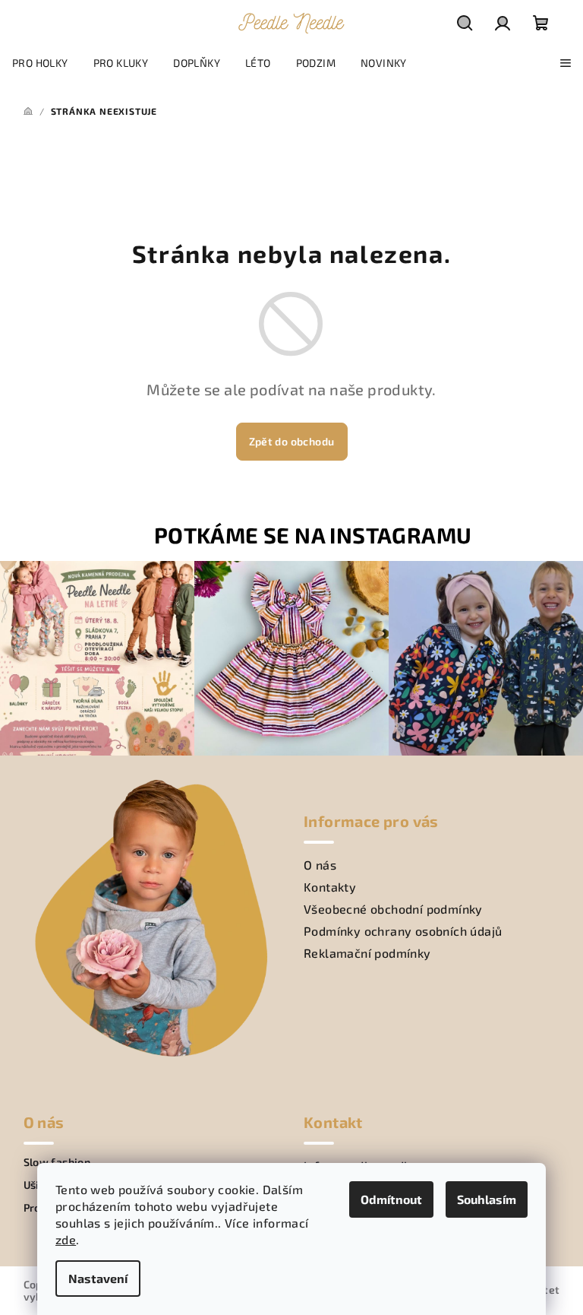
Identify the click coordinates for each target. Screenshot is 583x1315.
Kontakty (330, 886)
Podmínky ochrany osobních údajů (403, 931)
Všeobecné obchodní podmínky (393, 908)
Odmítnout (391, 1199)
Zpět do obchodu (292, 441)
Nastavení (98, 1278)
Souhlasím (486, 1199)
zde (65, 1239)
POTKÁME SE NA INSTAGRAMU (313, 534)
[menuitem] (40, 63)
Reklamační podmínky (367, 953)
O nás (320, 864)
